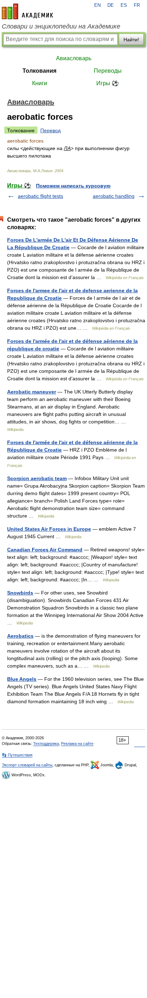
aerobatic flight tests (40, 196)
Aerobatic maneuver (31, 392)
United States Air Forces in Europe (49, 529)
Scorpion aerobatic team (37, 478)
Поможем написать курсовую (73, 186)
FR (137, 5)
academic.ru (27, 11)
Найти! (131, 39)
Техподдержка (46, 743)
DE (110, 5)
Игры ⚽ (107, 83)
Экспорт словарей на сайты (27, 765)
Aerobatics (20, 636)
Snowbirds (20, 593)
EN (97, 5)
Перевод (50, 130)
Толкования (39, 71)
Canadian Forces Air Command (44, 549)
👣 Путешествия (17, 755)
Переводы (108, 71)
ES (124, 5)
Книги (39, 83)
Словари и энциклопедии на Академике (61, 26)
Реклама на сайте (77, 743)
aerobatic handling (114, 196)
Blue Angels (21, 679)
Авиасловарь (73, 58)
